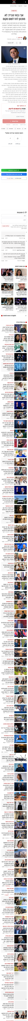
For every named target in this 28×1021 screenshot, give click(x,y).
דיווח (6, 238)
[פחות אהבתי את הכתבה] (10, 138)
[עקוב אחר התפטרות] (7, 129)
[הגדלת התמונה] (24, 48)
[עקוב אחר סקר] (23, 129)
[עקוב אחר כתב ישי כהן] (17, 37)
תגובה (2, 238)
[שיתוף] (16, 42)
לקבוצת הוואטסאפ (12, 170)
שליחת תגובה (5, 226)
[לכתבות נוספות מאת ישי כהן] (25, 38)
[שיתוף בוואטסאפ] (20, 42)
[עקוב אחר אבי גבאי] (15, 129)
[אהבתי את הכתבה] (18, 138)
